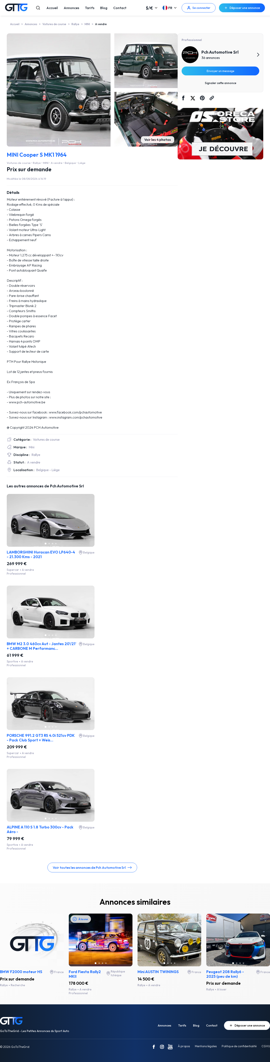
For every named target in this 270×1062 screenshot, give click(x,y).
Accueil (52, 8)
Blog (103, 8)
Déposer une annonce (245, 8)
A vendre (101, 24)
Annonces (71, 8)
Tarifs (89, 8)
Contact (119, 8)
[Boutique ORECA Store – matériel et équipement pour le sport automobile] (220, 134)
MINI (87, 24)
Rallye (75, 24)
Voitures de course (54, 24)
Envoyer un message (220, 71)
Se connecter (201, 8)
